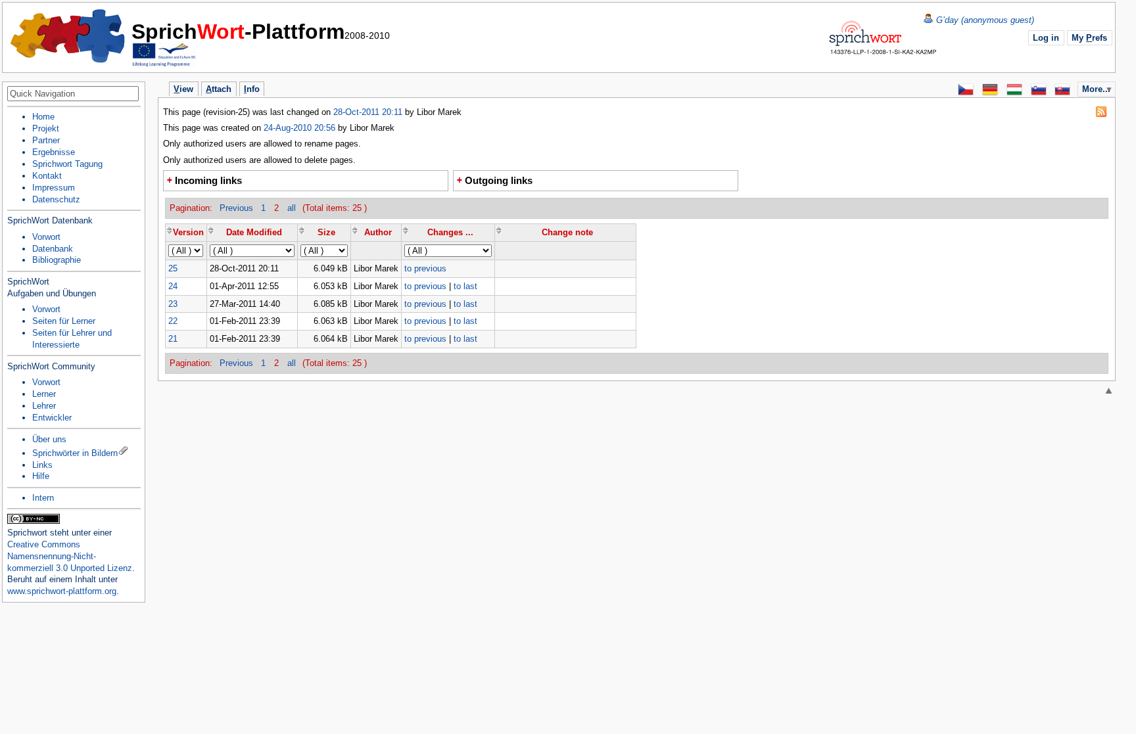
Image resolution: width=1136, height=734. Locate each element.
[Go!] (133, 94)
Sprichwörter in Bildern (75, 453)
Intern (43, 498)
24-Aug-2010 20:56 (299, 128)
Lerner (44, 394)
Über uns (49, 439)
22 (173, 321)
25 (173, 268)
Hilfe (40, 476)
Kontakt (47, 176)
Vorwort (46, 237)
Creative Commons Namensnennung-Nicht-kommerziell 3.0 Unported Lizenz (69, 556)
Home (68, 36)
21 (173, 339)
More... (1096, 89)
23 (173, 304)
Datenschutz (56, 199)
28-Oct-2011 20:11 (369, 112)
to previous (425, 268)
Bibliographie (56, 260)
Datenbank (52, 249)
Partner (46, 140)
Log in (1046, 38)
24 (173, 286)
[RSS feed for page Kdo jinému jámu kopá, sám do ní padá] (1101, 111)
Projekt (45, 128)
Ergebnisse (53, 152)
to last (465, 286)
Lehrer (44, 406)
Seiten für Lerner (63, 321)
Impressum (53, 188)
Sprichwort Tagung (67, 164)
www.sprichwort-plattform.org (61, 591)
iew (183, 89)
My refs (1089, 38)
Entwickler (52, 418)
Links (42, 465)
